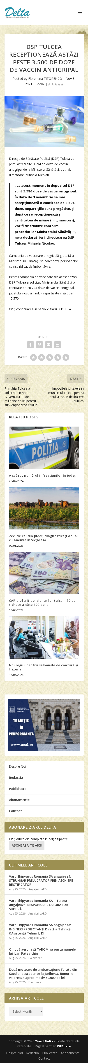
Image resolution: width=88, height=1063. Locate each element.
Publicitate (17, 788)
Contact (15, 811)
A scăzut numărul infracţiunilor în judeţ (42, 475)
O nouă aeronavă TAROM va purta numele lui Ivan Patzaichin (42, 951)
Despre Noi (17, 766)
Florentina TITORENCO (45, 78)
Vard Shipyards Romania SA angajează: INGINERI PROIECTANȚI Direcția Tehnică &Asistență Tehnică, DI (40, 929)
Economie (34, 982)
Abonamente (19, 800)
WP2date (64, 1046)
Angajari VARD (37, 889)
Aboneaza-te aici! (27, 845)
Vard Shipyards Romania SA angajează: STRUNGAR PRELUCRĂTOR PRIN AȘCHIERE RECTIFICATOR (41, 880)
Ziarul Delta (44, 1041)
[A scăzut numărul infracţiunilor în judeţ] (44, 448)
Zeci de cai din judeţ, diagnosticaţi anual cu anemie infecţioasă (43, 538)
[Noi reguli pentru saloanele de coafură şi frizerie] (44, 637)
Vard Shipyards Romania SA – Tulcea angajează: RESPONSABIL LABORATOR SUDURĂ (38, 904)
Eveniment (35, 958)
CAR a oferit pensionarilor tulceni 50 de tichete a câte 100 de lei (42, 602)
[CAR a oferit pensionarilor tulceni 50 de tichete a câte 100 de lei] (44, 573)
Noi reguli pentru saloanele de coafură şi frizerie (43, 667)
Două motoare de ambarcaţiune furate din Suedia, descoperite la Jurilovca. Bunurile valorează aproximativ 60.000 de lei (43, 973)
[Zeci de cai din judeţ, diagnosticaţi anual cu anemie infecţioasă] (44, 508)
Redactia (16, 777)
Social (40, 84)
